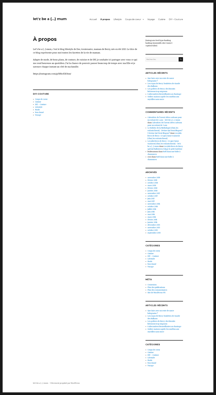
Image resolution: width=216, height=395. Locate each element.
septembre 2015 (154, 233)
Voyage (151, 19)
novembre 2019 (154, 178)
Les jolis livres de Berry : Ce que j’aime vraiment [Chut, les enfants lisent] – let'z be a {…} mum (164, 143)
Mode (37, 110)
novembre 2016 (154, 204)
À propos (105, 19)
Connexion (152, 285)
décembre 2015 (154, 225)
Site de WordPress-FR (156, 293)
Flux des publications (156, 287)
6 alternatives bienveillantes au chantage (164, 94)
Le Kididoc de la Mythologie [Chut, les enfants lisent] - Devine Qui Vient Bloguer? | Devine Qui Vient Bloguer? (165, 130)
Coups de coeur (133, 19)
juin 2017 (151, 199)
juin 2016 (151, 212)
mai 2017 (151, 201)
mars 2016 (152, 217)
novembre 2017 (154, 193)
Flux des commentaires (157, 290)
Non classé (39, 112)
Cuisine (161, 19)
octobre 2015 (153, 230)
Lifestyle (118, 19)
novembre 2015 (154, 228)
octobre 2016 (153, 206)
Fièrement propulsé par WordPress (65, 383)
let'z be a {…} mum (50, 19)
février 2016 (152, 220)
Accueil (93, 19)
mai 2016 (151, 214)
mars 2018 (152, 185)
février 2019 (152, 180)
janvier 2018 (152, 191)
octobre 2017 (153, 196)
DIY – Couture (176, 19)
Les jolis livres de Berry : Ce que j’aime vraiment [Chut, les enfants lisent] (165, 136)
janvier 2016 (152, 222)
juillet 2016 (152, 209)
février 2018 (152, 188)
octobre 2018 (153, 183)
